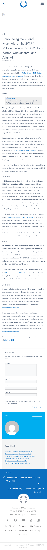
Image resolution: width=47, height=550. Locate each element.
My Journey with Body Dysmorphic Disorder (18, 451)
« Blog (4, 34)
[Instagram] (30, 521)
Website (7, 392)
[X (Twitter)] (7, 521)
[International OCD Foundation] (23, 6)
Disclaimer (23, 530)
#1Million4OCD (9, 340)
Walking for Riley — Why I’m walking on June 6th (24, 490)
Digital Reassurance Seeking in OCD (16, 461)
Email (7, 386)
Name (7, 379)
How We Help (10, 526)
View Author (36, 418)
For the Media (10, 530)
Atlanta (20, 76)
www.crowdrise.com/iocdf (10, 307)
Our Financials (35, 526)
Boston (4, 76)
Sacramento (11, 76)
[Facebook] (15, 521)
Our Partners (23, 535)
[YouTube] (23, 521)
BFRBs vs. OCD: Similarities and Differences (18, 463)
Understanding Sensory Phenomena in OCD (18, 454)
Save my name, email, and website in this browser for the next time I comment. (22, 402)
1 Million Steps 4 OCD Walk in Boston (24, 150)
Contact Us (23, 526)
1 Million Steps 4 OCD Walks (31, 73)
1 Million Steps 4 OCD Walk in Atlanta (17, 273)
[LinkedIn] (38, 521)
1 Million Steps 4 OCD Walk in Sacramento (19, 217)
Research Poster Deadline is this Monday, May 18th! (23, 479)
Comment (8, 363)
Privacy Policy (35, 530)
